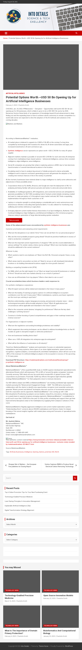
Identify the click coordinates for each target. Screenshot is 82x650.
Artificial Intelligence (15, 93)
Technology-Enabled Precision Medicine (19, 497)
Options (41, 452)
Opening (35, 452)
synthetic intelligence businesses (55, 225)
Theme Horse (43, 646)
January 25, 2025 (49, 636)
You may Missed (13, 567)
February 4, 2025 (10, 636)
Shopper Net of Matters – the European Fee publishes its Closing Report (22, 465)
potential (48, 452)
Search (75, 478)
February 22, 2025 (49, 598)
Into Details (25, 646)
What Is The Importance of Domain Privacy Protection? (21, 632)
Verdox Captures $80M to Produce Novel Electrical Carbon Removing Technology (59, 465)
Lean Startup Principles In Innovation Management (22, 501)
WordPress (69, 646)
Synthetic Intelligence (15, 151)
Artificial (12, 452)
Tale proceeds (14, 220)
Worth (57, 452)
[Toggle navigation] (6, 33)
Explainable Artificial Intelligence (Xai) (18, 506)
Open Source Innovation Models (58, 595)
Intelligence (28, 452)
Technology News (11, 590)
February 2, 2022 (11, 105)
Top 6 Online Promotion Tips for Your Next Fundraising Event (26, 492)
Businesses (20, 452)
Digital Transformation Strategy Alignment (19, 510)
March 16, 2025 (10, 601)
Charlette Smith (23, 105)
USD (52, 452)
